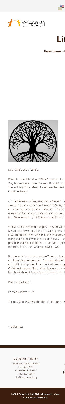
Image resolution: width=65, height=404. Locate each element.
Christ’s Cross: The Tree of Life (36, 302)
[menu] (60, 8)
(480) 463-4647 (26, 373)
